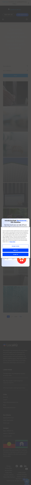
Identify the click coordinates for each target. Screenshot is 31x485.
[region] (15, 242)
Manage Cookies (15, 246)
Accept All (15, 254)
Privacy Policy (12, 241)
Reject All (15, 250)
